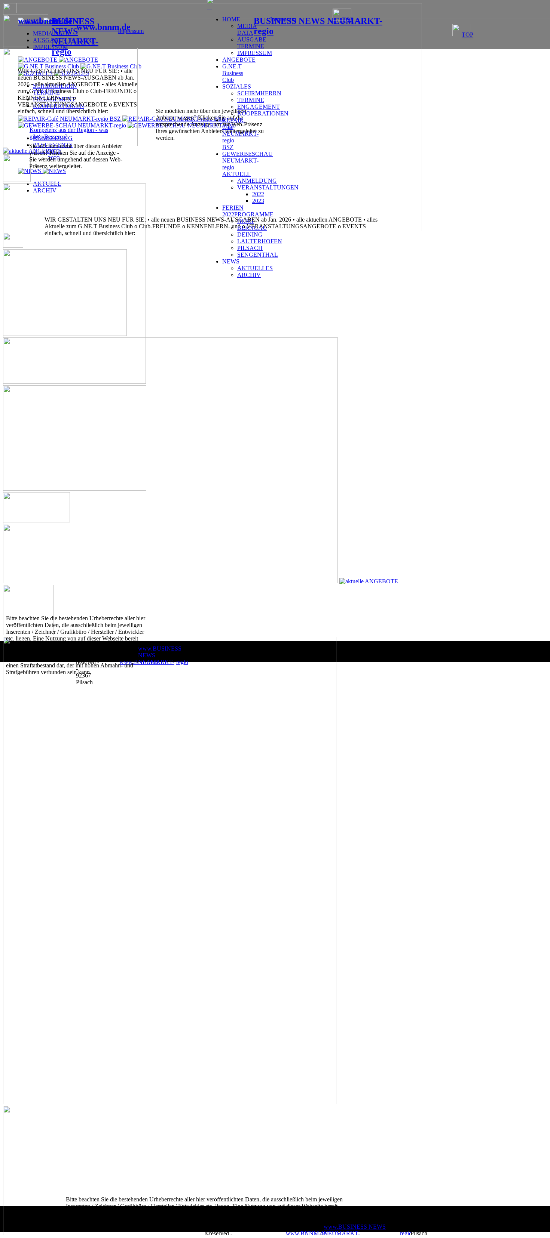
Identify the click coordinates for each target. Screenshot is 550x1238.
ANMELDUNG (257, 180)
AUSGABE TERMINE (251, 42)
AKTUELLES (255, 268)
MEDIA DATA (247, 29)
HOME (231, 19)
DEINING (250, 234)
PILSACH (250, 248)
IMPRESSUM (254, 53)
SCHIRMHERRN (259, 93)
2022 (258, 194)
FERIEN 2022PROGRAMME (248, 210)
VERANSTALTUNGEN (268, 187)
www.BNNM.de (306, 1233)
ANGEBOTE (239, 59)
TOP (467, 34)
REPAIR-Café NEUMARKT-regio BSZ (240, 133)
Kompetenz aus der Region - (64, 130)
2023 (258, 201)
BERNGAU (252, 228)
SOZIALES (236, 86)
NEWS (230, 261)
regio (406, 1233)
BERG (245, 221)
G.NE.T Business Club (232, 73)
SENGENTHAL (257, 254)
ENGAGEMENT (258, 107)
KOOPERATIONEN (262, 113)
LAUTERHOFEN (259, 241)
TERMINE (250, 100)
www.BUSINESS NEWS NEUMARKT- (355, 1230)
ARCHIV (249, 275)
